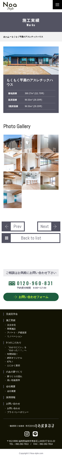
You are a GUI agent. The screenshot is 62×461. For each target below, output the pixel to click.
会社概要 (10, 386)
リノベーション (14, 336)
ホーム (6, 37)
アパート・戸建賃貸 (16, 332)
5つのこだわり (13, 342)
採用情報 (10, 397)
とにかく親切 (13, 365)
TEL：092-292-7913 (18, 444)
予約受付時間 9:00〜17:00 (35, 284)
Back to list (31, 238)
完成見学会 (12, 314)
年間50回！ (12, 354)
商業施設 (11, 329)
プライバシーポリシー (18, 412)
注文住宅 (11, 325)
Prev (17, 226)
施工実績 (10, 320)
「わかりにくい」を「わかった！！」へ (16, 348)
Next (45, 226)
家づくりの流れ (14, 376)
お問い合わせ (13, 403)
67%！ (10, 361)
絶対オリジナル (14, 358)
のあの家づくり (14, 371)
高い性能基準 (13, 380)
